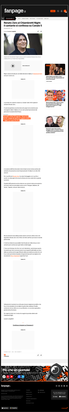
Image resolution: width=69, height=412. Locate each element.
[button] (41, 31)
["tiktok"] (4, 376)
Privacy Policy (29, 394)
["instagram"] (7, 376)
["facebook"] (19, 376)
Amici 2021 (46, 18)
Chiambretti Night (37, 73)
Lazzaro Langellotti (12, 31)
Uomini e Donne (25, 18)
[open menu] (3, 18)
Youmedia (28, 390)
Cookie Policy (29, 396)
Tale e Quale (32, 18)
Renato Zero (16, 176)
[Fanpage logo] (13, 11)
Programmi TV (10, 18)
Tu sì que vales (39, 18)
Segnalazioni (29, 392)
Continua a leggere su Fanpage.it (23, 325)
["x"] (15, 376)
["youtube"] (11, 376)
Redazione (28, 400)
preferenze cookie (30, 403)
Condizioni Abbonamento (31, 398)
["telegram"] (22, 376)
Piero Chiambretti (15, 256)
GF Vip (19, 18)
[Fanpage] (6, 386)
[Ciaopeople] (64, 408)
